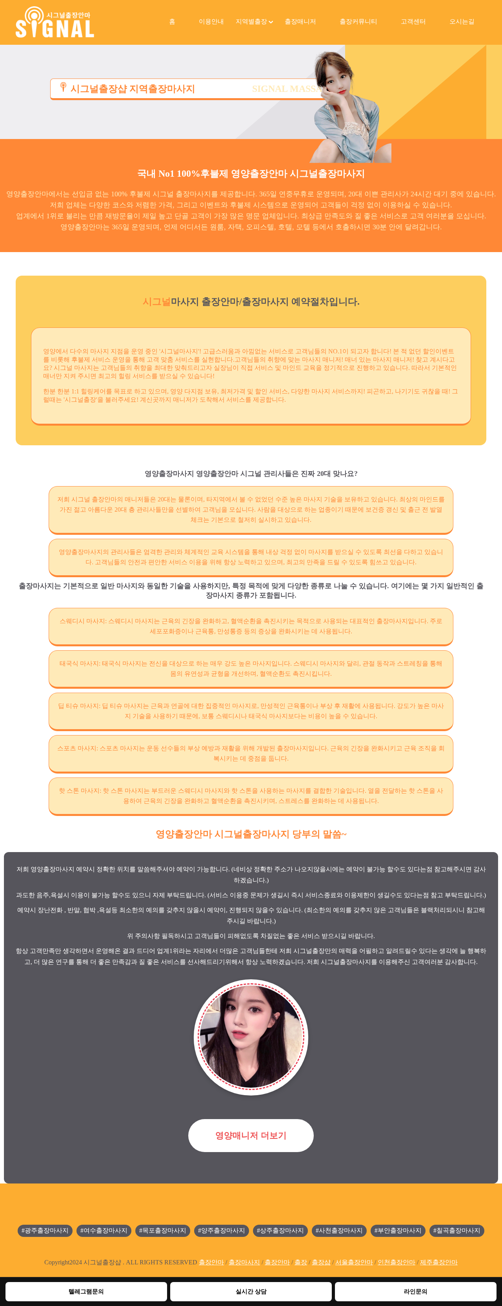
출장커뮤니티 (358, 21)
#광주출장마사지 (45, 1230)
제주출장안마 (439, 1262)
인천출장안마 (396, 1262)
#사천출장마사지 (339, 1230)
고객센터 (413, 21)
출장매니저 (300, 21)
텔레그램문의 (86, 1291)
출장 (301, 1262)
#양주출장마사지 (221, 1230)
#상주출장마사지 (280, 1230)
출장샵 (321, 1262)
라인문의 (415, 1291)
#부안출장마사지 (398, 1230)
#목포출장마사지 (162, 1230)
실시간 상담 (251, 1291)
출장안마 (211, 1262)
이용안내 (211, 21)
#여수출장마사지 (103, 1230)
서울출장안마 (354, 1262)
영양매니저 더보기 (251, 1135)
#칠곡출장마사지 (456, 1230)
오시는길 (462, 21)
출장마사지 (244, 1262)
